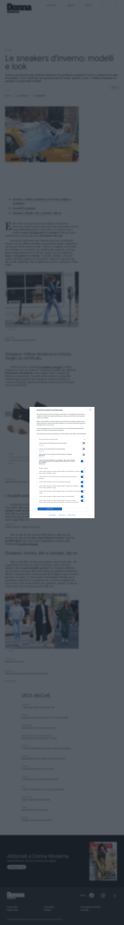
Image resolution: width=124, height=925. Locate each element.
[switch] (83, 443)
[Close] (91, 410)
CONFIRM (50, 509)
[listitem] (62, 439)
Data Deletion (52, 515)
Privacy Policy (71, 515)
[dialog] (62, 462)
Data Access (62, 515)
